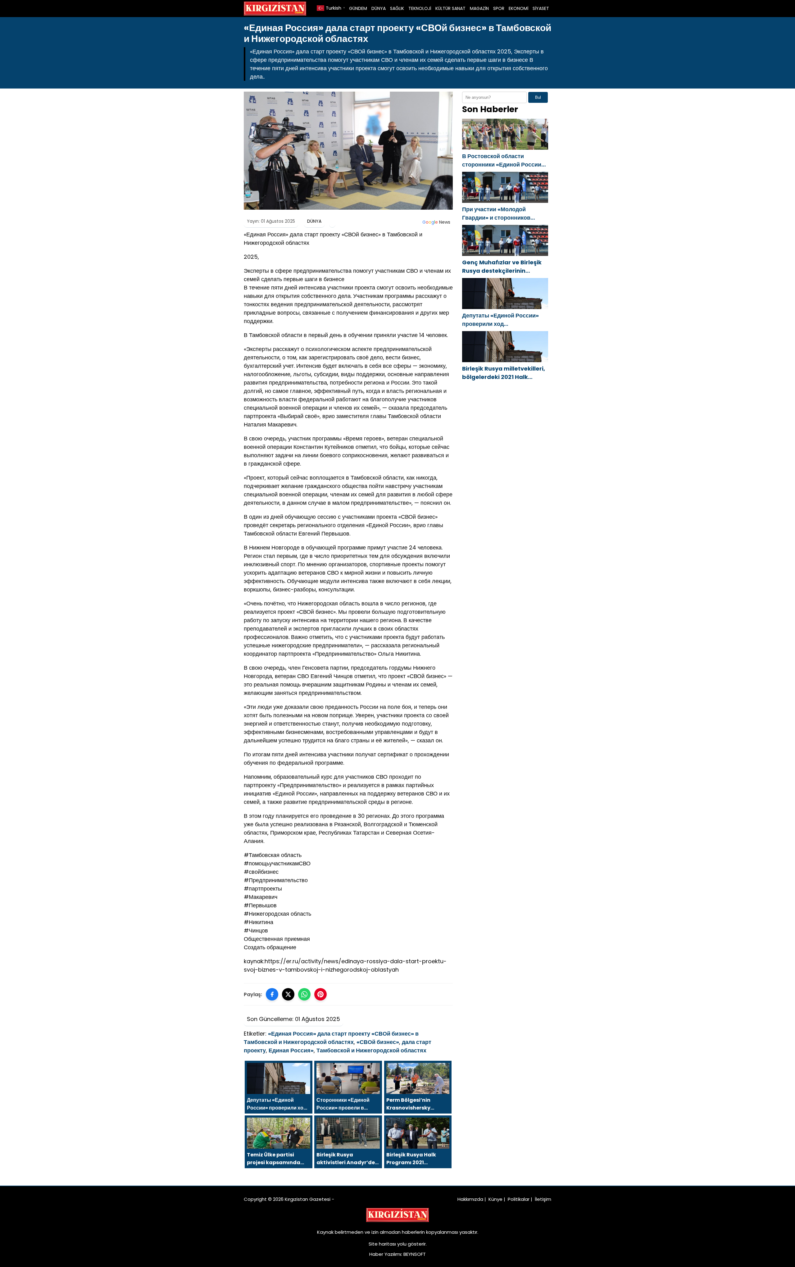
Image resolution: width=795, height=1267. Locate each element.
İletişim (543, 1199)
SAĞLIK (397, 8)
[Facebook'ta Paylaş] (272, 994)
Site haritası (382, 1244)
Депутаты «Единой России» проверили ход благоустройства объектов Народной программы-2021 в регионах (503, 320)
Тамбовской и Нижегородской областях (371, 1050)
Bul (538, 97)
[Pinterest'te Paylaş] (320, 994)
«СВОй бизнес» (378, 1042)
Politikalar (518, 1199)
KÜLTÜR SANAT (450, 8)
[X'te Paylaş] (288, 994)
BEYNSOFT (414, 1254)
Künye (495, 1199)
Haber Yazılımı (385, 1254)
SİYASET (541, 8)
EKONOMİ (518, 8)
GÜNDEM (358, 8)
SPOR (498, 8)
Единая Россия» (291, 1050)
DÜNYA (378, 8)
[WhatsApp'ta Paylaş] (304, 994)
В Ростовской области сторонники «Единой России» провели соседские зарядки (503, 160)
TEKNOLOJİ (419, 8)
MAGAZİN (479, 8)
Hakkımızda (470, 1199)
